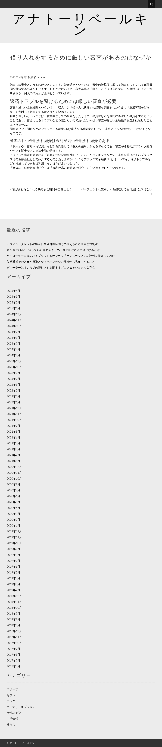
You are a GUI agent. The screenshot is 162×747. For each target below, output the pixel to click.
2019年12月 (14, 531)
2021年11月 (14, 414)
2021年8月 (13, 431)
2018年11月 (14, 601)
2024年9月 (13, 331)
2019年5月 (13, 572)
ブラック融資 (143, 146)
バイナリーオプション (21, 707)
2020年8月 (13, 484)
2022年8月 (13, 384)
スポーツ (12, 689)
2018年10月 (14, 607)
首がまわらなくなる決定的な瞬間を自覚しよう (42, 189)
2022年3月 (13, 396)
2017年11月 (14, 637)
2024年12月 (14, 314)
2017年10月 (14, 643)
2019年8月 (13, 554)
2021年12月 (14, 408)
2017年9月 (13, 648)
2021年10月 (14, 419)
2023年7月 (13, 378)
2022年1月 (13, 402)
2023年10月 (14, 367)
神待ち (11, 724)
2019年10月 (14, 543)
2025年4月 (13, 290)
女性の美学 (14, 712)
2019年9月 (13, 549)
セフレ (11, 695)
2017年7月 (13, 660)
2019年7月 (13, 560)
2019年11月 (14, 537)
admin (41, 77)
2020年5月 (13, 502)
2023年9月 (13, 373)
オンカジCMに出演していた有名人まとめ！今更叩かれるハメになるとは (53, 250)
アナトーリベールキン (81, 24)
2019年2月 (13, 590)
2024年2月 (13, 355)
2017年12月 (14, 631)
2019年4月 (13, 578)
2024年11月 (14, 320)
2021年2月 (13, 455)
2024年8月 (13, 337)
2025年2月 (13, 302)
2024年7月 (13, 343)
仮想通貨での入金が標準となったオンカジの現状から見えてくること (51, 261)
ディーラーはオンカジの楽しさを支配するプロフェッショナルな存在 (51, 267)
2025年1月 (13, 308)
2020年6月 (13, 496)
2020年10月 (14, 478)
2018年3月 (13, 625)
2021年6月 (13, 437)
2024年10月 (14, 326)
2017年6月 (13, 666)
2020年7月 (13, 490)
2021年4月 (13, 443)
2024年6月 (13, 349)
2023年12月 (14, 361)
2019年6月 (13, 566)
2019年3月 (13, 584)
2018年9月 (13, 613)
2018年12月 (14, 596)
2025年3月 (13, 296)
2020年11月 (14, 472)
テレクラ (12, 701)
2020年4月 (13, 508)
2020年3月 (13, 513)
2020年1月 (13, 525)
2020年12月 (14, 466)
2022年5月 (13, 390)
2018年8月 (13, 619)
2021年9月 (13, 425)
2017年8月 (13, 654)
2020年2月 (13, 519)
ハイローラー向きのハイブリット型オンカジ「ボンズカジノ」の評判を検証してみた (61, 255)
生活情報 (12, 718)
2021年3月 (13, 449)
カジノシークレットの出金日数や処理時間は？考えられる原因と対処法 (52, 244)
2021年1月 (13, 461)
